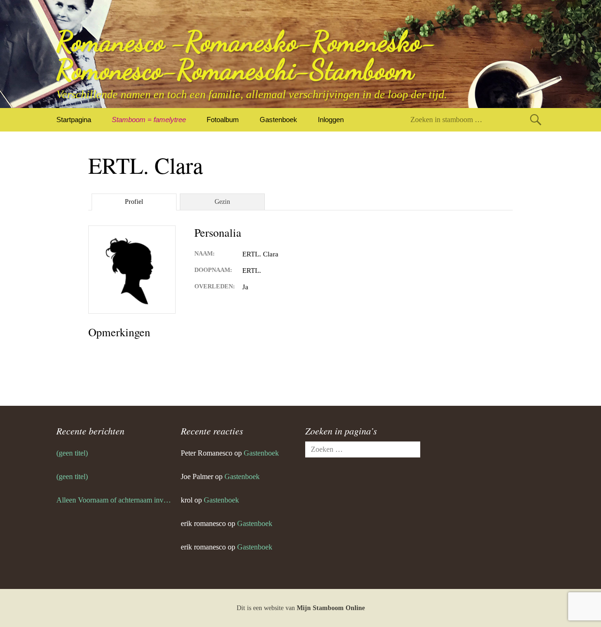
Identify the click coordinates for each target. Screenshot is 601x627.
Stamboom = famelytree (149, 120)
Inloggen (331, 120)
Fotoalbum (223, 120)
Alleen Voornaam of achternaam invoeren (113, 500)
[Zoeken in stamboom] (536, 119)
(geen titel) (72, 453)
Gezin (222, 201)
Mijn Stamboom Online (331, 608)
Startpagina (73, 120)
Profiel (134, 201)
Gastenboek (278, 120)
